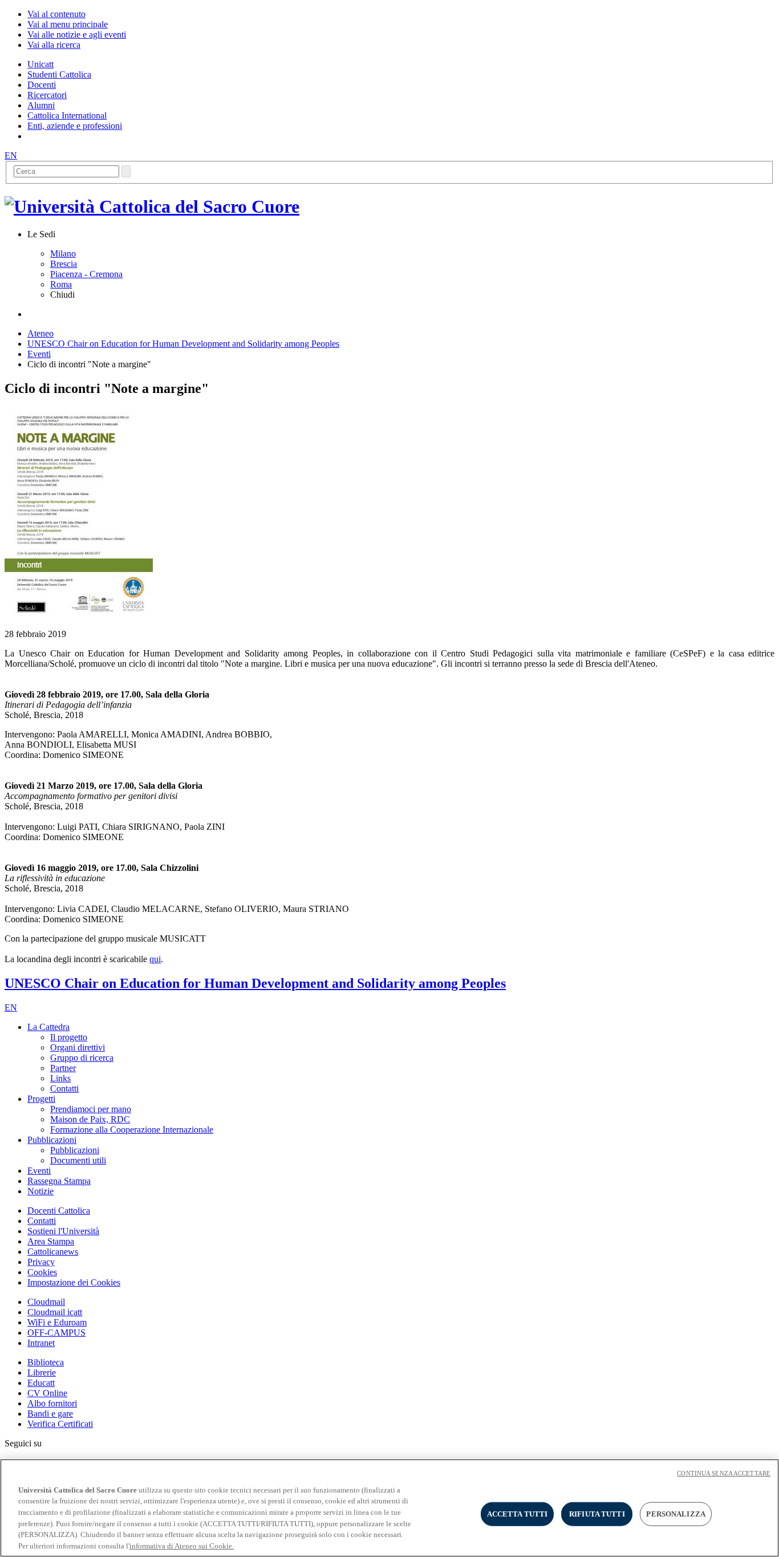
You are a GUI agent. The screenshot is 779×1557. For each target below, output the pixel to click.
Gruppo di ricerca (81, 1058)
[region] (389, 1508)
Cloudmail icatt (54, 1312)
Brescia (63, 264)
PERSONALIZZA (675, 1514)
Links (60, 1078)
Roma (61, 284)
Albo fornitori (52, 1403)
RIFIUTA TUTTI (597, 1514)
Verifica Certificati (60, 1424)
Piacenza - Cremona (86, 274)
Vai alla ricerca (53, 45)
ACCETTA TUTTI (517, 1514)
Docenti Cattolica (58, 1210)
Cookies (42, 1272)
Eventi (39, 354)
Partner (63, 1068)
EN (11, 155)
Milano (63, 253)
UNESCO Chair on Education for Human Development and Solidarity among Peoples (183, 343)
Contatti (64, 1088)
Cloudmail (46, 1302)
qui (155, 959)
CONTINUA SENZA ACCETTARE (723, 1473)
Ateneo (40, 333)
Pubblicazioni (74, 1150)
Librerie (41, 1372)
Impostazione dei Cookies (73, 1282)
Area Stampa (50, 1241)
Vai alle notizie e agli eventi (76, 34)
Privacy (41, 1262)
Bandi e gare (50, 1413)
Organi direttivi (77, 1047)
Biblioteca (45, 1362)
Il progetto (68, 1037)
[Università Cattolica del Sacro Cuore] (152, 206)
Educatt (41, 1383)
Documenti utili (78, 1160)
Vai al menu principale (67, 24)
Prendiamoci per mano (90, 1109)
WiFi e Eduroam (57, 1322)
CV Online (47, 1393)
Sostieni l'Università (63, 1231)
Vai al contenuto (56, 14)
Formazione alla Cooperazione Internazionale (131, 1129)
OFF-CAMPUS (56, 1332)
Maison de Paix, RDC (90, 1119)
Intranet (41, 1343)
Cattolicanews (52, 1251)
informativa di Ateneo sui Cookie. (181, 1545)
